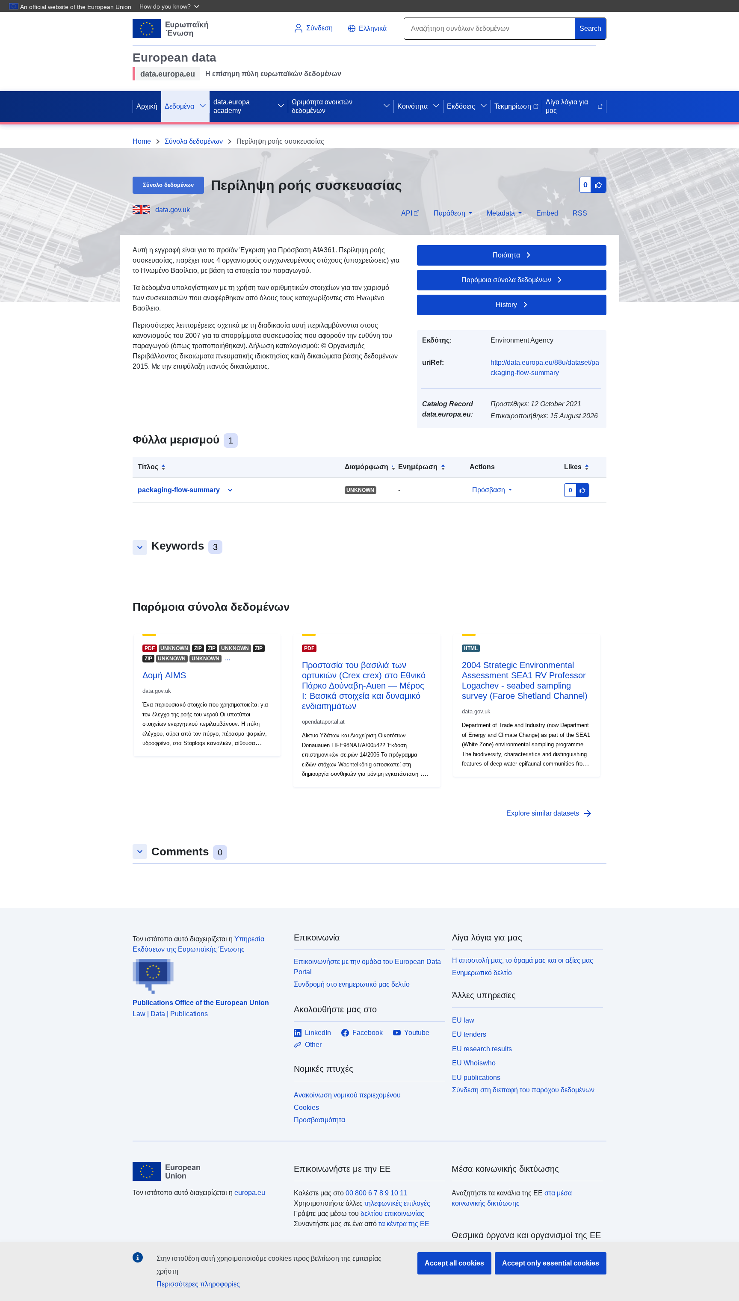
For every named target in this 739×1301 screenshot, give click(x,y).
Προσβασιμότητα (319, 1120)
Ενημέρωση (417, 466)
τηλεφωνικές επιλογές (397, 1203)
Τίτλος (148, 466)
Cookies (306, 1107)
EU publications (476, 1077)
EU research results (482, 1049)
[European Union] (208, 1171)
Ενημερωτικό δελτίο (482, 972)
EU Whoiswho (474, 1063)
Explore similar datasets (549, 813)
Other (313, 1044)
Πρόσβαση (488, 490)
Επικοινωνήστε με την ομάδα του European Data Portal (367, 967)
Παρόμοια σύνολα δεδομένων (506, 280)
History (506, 304)
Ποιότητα (506, 255)
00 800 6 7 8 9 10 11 (376, 1193)
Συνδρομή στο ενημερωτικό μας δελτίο (352, 984)
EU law (463, 1020)
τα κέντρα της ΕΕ (403, 1223)
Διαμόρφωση (366, 466)
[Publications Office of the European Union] (208, 974)
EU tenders (469, 1034)
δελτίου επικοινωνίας (392, 1213)
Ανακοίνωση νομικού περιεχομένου (347, 1095)
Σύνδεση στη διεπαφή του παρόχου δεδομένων (523, 1090)
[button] (170, 6)
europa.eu (249, 1192)
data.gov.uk (172, 209)
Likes (573, 466)
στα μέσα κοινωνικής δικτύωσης (512, 1198)
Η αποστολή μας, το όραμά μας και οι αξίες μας (522, 960)
